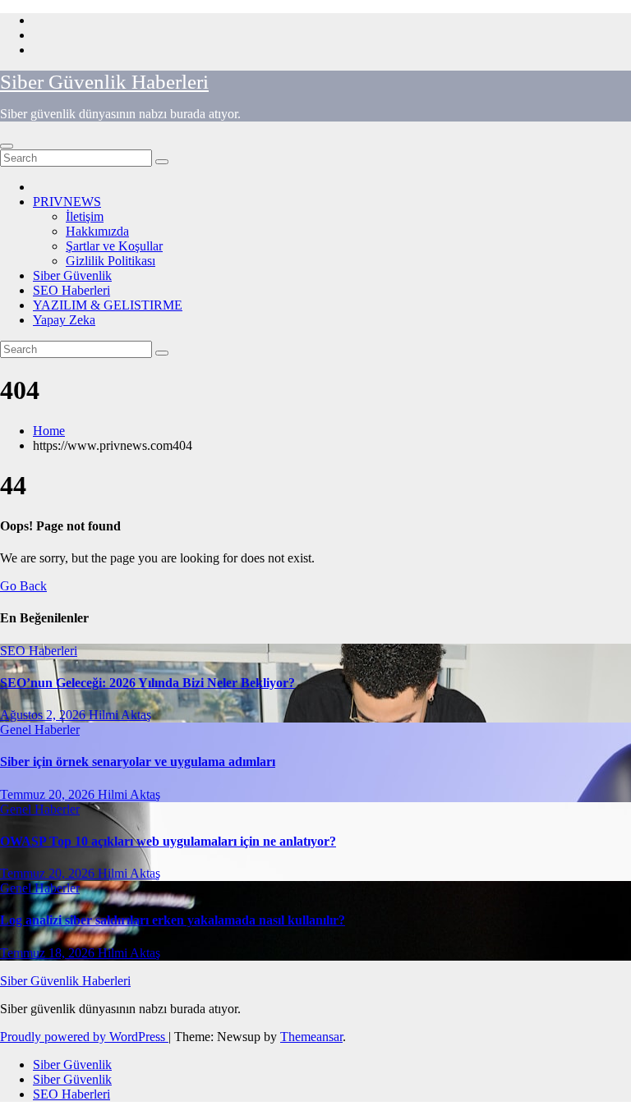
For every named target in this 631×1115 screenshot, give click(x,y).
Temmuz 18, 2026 (49, 953)
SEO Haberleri (71, 290)
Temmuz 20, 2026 (49, 794)
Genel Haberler (40, 729)
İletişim (85, 216)
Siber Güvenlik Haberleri (104, 82)
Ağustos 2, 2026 (44, 715)
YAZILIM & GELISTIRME (107, 305)
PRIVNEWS (67, 202)
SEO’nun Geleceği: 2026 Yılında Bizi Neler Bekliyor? (147, 683)
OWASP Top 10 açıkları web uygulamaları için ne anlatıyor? (168, 841)
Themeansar (311, 1037)
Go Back (23, 586)
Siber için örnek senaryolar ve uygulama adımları (137, 762)
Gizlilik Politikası (110, 261)
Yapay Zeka (64, 320)
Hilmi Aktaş (120, 715)
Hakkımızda (97, 231)
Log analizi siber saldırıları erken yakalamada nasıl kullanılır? (172, 920)
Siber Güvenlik (72, 275)
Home (49, 431)
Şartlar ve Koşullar (114, 246)
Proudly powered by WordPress (84, 1037)
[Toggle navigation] (6, 146)
